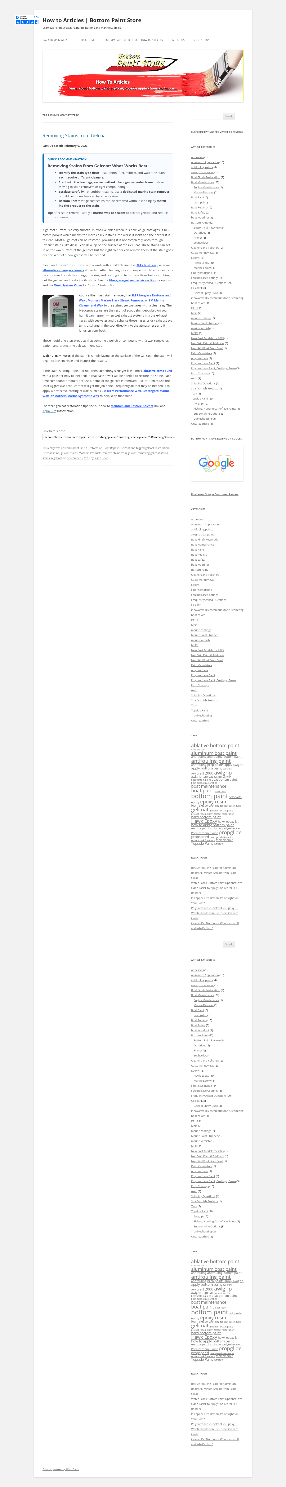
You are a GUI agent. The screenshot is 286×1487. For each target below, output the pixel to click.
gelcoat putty (226, 810)
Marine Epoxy (202, 268)
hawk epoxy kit (228, 822)
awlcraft (227, 768)
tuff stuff (218, 843)
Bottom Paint (199, 222)
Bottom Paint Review (207, 227)
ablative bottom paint (215, 745)
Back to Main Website (57, 40)
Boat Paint (197, 197)
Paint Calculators (201, 353)
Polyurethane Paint (203, 363)
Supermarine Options (207, 413)
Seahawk (199, 242)
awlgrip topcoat (202, 776)
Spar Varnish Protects (204, 388)
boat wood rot (200, 217)
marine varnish (200, 328)
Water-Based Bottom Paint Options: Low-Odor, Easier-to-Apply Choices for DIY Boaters (216, 888)
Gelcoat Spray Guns (206, 293)
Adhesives (197, 157)
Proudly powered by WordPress (61, 1469)
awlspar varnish (222, 776)
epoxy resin (213, 801)
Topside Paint (199, 398)
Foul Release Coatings (204, 278)
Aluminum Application (205, 162)
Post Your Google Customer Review (214, 494)
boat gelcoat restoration (204, 782)
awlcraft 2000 (202, 773)
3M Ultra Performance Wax (121, 391)
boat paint (200, 202)
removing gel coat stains (153, 453)
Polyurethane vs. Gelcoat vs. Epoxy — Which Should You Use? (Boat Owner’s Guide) (214, 913)
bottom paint (209, 796)
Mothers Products (90, 453)
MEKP (194, 333)
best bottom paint (201, 779)
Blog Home (87, 40)
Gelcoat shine (51, 453)
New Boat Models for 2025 (207, 338)
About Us (178, 40)
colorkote (235, 797)
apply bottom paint (206, 768)
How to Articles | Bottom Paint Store (92, 20)
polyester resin (232, 828)
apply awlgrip (233, 765)
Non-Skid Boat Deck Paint (207, 348)
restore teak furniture (203, 840)
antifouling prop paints (207, 765)
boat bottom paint (224, 779)
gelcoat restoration (157, 448)
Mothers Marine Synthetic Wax (76, 396)
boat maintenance (208, 786)
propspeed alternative (222, 837)
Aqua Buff (49, 411)
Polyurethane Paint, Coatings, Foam (213, 368)
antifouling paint (211, 760)
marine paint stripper (206, 828)
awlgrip (223, 772)
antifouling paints (202, 167)
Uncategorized (200, 423)
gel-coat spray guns (230, 805)
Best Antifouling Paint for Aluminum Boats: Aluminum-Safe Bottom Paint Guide (213, 873)
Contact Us (202, 40)
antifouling (198, 757)
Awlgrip (198, 403)
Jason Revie (101, 458)
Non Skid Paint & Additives (207, 343)
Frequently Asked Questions (208, 283)
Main (194, 313)
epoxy (195, 802)
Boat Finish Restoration (87, 448)
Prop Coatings (200, 373)
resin (194, 378)
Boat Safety (198, 212)
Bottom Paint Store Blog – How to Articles (133, 40)
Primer (198, 237)
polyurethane (199, 358)
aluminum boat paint (214, 753)
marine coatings (201, 318)
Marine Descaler (204, 192)
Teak (194, 393)
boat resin (220, 791)
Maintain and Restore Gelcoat (132, 406)
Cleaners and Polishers (205, 248)
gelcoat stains (69, 453)
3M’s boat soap (147, 265)
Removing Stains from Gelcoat (75, 135)
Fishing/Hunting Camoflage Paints (215, 408)
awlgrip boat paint (202, 172)
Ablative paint (198, 749)
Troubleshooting (201, 418)
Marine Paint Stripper (204, 323)
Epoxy (195, 258)
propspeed (200, 836)
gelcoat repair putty (202, 813)
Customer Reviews (202, 253)
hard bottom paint (206, 817)
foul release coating (205, 805)
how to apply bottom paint (212, 824)
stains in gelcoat (52, 458)
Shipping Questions (203, 383)
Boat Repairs (111, 448)
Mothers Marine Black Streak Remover (115, 300)
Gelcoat (125, 448)
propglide (230, 832)
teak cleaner (224, 840)
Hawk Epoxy (201, 263)
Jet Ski (194, 308)
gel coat (214, 810)
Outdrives (200, 232)
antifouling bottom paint (224, 757)
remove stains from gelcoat (120, 453)
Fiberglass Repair (201, 273)
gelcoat (200, 809)
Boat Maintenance (202, 182)
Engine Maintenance (206, 187)
